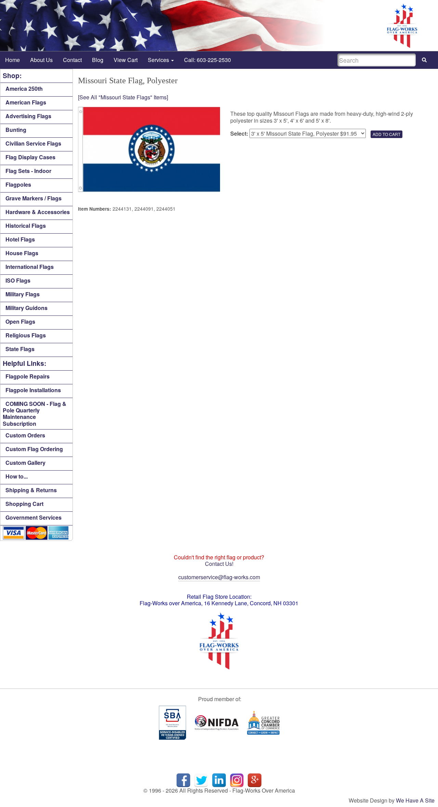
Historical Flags (25, 225)
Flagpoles (18, 184)
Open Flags (20, 321)
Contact (72, 60)
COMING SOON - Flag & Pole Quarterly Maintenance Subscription (34, 413)
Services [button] (159, 60)
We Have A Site (415, 800)
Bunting (15, 130)
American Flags (25, 102)
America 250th (24, 88)
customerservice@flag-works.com (219, 577)
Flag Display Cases (30, 157)
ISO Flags (17, 280)
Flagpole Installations (33, 390)
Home (12, 60)
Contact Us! (219, 564)
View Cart (126, 60)
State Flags (20, 349)
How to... (16, 476)
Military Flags (22, 294)
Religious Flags (25, 335)
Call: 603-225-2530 (207, 60)
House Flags (21, 253)
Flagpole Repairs (27, 376)
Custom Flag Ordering (34, 449)
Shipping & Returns (31, 490)
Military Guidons (26, 308)
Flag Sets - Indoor (28, 171)
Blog (97, 60)
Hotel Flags (20, 239)
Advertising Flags (28, 116)
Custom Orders (25, 435)
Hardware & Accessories (37, 212)
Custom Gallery (25, 463)
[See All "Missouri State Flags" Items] (123, 97)
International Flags (29, 267)
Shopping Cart (24, 504)
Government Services (33, 517)
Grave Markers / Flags (33, 198)
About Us (41, 60)
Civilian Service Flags (33, 143)
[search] (424, 60)
